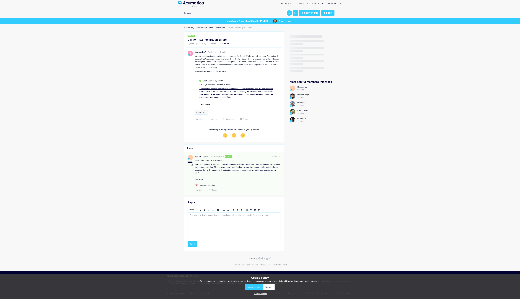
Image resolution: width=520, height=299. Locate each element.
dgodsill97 (301, 118)
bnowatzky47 (200, 52)
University (286, 4)
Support (301, 4)
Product (316, 4)
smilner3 (301, 102)
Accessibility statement (277, 265)
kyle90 (198, 156)
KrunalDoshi (302, 110)
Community (333, 4)
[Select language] (295, 13)
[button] (309, 13)
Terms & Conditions (241, 265)
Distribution (220, 28)
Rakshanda (302, 87)
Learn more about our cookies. (307, 281)
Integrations (201, 112)
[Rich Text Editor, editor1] (234, 226)
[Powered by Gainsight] (260, 259)
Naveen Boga (303, 95)
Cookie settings (258, 265)
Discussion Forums (204, 28)
